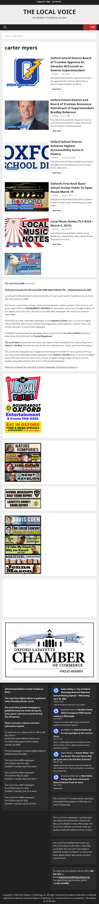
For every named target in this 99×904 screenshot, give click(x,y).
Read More (57, 88)
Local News (11, 85)
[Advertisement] (49, 598)
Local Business (12, 205)
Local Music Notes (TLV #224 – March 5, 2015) (27, 232)
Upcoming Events (26, 208)
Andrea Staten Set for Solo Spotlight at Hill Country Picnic (72, 733)
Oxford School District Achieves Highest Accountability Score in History (27, 157)
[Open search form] (80, 27)
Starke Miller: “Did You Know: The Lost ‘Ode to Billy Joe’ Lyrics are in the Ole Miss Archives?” (73, 756)
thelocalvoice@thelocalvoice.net (74, 877)
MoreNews (91, 898)
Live (93, 27)
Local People (22, 85)
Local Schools (12, 168)
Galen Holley (67, 689)
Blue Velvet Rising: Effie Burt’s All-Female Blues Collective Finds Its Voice (72, 779)
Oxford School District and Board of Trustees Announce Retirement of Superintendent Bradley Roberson (27, 115)
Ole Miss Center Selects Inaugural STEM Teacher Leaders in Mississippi (73, 713)
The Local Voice (49, 12)
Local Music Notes (26, 205)
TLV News (55, 74)
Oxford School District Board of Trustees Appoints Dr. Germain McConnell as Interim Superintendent (27, 73)
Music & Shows (12, 208)
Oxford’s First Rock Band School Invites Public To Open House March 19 (27, 196)
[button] (5, 27)
